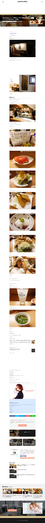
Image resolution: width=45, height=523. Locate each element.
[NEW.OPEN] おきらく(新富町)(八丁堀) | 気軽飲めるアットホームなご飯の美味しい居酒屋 (16, 27)
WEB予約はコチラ (11, 377)
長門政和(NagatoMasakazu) (14, 402)
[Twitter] (17, 416)
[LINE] (33, 416)
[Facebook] (12, 416)
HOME (3, 27)
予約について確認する (22, 425)
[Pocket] (27, 416)
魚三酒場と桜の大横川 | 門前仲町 (21, 469)
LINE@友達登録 (11, 371)
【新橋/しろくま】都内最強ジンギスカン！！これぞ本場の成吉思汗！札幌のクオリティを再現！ (26, 465)
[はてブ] (22, 416)
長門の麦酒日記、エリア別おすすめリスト (17, 496)
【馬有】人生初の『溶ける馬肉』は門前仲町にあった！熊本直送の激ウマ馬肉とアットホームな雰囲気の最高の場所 (7, 496)
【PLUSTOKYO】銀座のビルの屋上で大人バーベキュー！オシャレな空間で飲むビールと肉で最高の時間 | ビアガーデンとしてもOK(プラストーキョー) (37, 496)
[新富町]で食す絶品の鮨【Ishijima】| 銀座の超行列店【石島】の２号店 (26, 475)
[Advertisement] (22, 8)
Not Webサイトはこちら (12, 510)
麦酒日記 (12, 21)
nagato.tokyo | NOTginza (22, 1)
